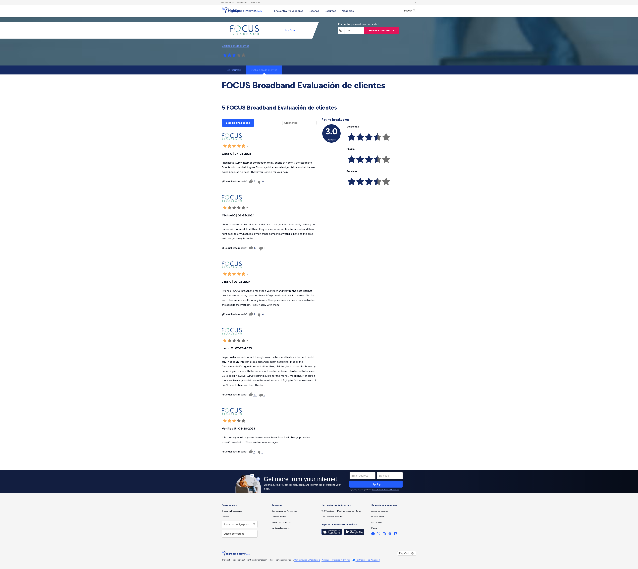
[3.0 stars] (234, 55)
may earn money (231, 2)
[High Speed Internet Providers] (242, 10)
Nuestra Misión (377, 516)
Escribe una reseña (238, 122)
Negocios (348, 10)
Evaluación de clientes (264, 69)
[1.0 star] (224, 55)
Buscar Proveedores (382, 30)
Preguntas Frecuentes (281, 522)
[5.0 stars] (243, 55)
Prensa (374, 528)
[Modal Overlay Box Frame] (319, 481)
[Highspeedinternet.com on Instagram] (384, 534)
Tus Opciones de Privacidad (368, 560)
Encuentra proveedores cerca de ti (358, 24)
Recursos (330, 10)
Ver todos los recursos (281, 528)
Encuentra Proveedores (288, 10)
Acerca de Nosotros (379, 511)
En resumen (234, 69)
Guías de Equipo (279, 516)
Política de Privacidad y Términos (335, 560)
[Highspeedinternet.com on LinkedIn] (395, 534)
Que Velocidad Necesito (331, 516)
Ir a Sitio (290, 30)
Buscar (408, 10)
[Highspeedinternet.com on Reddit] (390, 534)
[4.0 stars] (238, 55)
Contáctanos (376, 522)
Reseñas (314, 10)
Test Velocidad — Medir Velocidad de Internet (341, 511)
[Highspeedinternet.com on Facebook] (373, 534)
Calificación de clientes (235, 45)
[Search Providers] (254, 524)
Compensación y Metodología (307, 560)
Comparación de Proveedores (284, 511)
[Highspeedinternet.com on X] (378, 534)
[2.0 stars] (229, 55)
